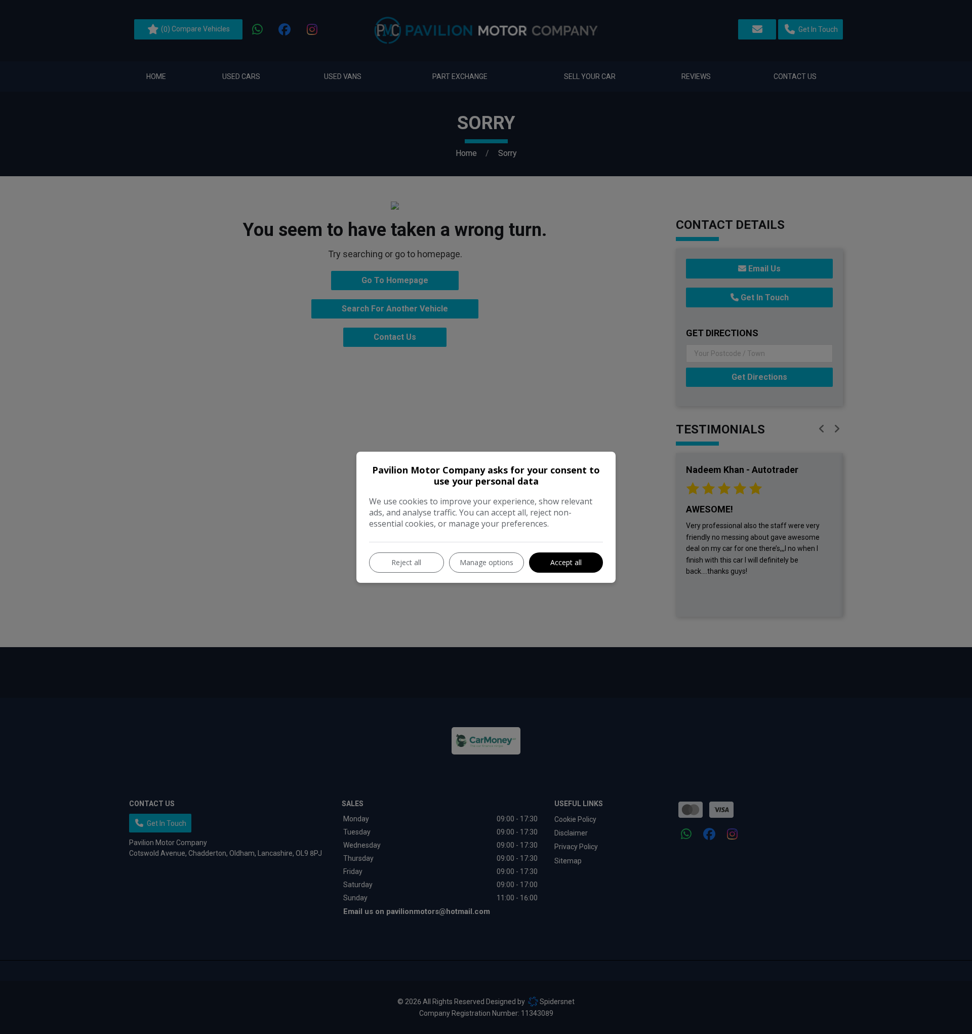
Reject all (406, 562)
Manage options (486, 562)
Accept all (566, 562)
